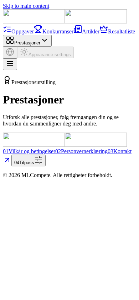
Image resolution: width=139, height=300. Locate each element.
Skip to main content (26, 6)
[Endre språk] (10, 52)
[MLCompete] (65, 21)
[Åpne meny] (10, 64)
